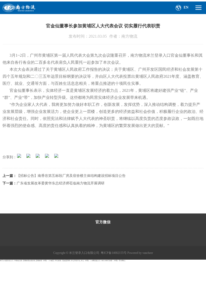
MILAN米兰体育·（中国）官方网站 (113, 260)
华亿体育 (58, 260)
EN (186, 7)
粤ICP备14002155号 (114, 253)
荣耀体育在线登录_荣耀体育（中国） (35, 260)
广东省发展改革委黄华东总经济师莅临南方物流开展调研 (61, 183)
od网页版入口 (95, 260)
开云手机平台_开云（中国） (80, 260)
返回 (11, 196)
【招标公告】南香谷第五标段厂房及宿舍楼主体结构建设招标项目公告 (71, 176)
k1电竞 (51, 260)
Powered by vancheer (140, 253)
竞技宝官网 (66, 260)
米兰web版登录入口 (6, 260)
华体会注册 (18, 260)
